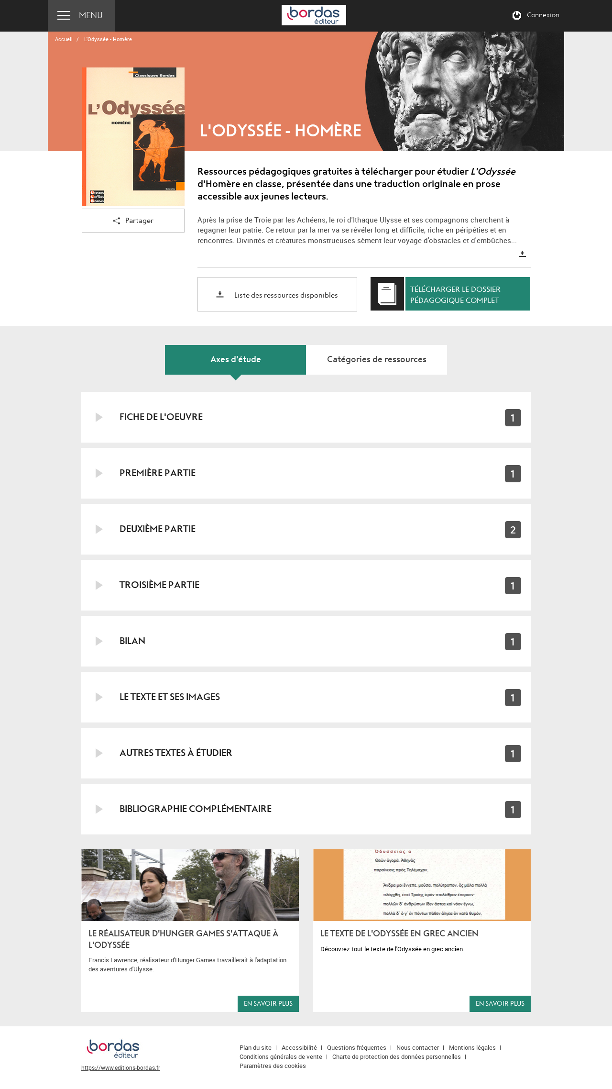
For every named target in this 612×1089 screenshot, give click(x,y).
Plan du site (256, 1047)
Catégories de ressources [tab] (376, 360)
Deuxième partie (158, 528)
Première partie (158, 472)
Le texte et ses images (170, 696)
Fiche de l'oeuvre (161, 416)
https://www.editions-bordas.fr (120, 1067)
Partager (139, 221)
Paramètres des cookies (273, 1065)
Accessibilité (299, 1047)
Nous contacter (417, 1047)
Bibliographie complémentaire (196, 808)
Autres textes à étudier (176, 752)
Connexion (543, 15)
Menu (91, 16)
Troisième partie (159, 584)
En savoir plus (268, 1004)
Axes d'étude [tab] (235, 360)
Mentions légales (472, 1047)
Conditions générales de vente (281, 1056)
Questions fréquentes (356, 1047)
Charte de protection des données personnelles (396, 1056)
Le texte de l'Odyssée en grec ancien (399, 934)
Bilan (132, 640)
